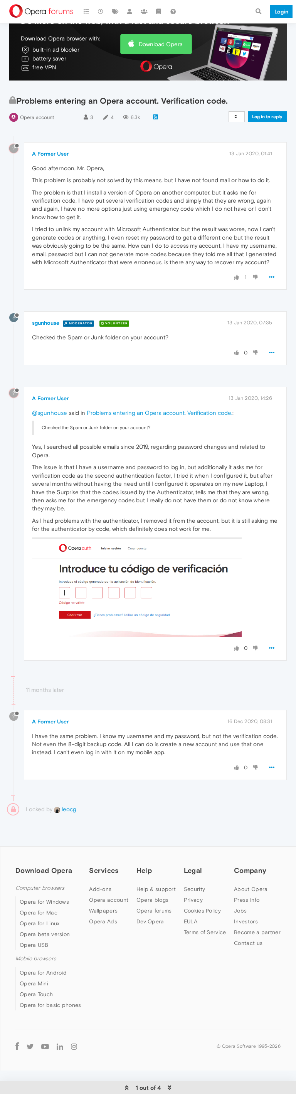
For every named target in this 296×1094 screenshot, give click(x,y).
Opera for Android (43, 973)
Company (250, 870)
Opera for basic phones (50, 1005)
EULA (190, 921)
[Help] (173, 11)
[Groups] (144, 11)
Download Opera (161, 44)
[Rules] (158, 11)
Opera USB (34, 945)
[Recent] (101, 11)
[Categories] (86, 11)
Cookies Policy (202, 911)
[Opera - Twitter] (30, 1046)
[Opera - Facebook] (17, 1046)
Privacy (193, 900)
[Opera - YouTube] (45, 1046)
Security (194, 889)
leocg (68, 809)
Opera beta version (45, 934)
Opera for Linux (40, 923)
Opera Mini (34, 983)
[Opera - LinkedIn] (60, 1046)
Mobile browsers (35, 958)
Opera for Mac (38, 912)
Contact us (248, 943)
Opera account (37, 117)
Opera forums (154, 911)
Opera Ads (103, 921)
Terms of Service (205, 932)
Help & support (156, 889)
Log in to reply (267, 116)
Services (103, 870)
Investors (246, 921)
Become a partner (257, 932)
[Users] (130, 11)
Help (144, 870)
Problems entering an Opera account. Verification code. (159, 412)
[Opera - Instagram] (74, 1046)
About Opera (250, 889)
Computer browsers (39, 888)
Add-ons (100, 889)
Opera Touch (36, 994)
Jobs (240, 911)
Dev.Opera (150, 921)
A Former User (50, 154)
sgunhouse (45, 323)
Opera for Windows (44, 902)
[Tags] (115, 11)
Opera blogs (152, 900)
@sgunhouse (49, 412)
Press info (246, 900)
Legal (193, 870)
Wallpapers (103, 911)
